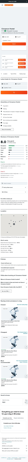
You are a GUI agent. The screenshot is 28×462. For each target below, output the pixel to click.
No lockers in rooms (7, 175)
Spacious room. (6, 167)
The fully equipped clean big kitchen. (11, 166)
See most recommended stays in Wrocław (21, 361)
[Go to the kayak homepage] (9, 5)
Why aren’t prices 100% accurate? (10, 450)
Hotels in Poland (22, 457)
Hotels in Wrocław (7, 428)
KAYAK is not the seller (7, 446)
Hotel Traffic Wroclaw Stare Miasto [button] (9, 351)
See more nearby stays (22, 304)
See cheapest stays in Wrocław (22, 332)
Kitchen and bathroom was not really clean (12, 173)
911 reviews (15, 31)
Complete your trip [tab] (7, 418)
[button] (26, 1)
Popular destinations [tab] (19, 418)
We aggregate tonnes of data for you (11, 448)
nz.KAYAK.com (3, 457)
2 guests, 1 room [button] (7, 40)
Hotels (9, 457)
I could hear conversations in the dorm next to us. (13, 164)
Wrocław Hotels (10, 458)
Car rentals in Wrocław (8, 426)
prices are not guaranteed (6, 441)
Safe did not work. (7, 177)
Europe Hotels (14, 457)
